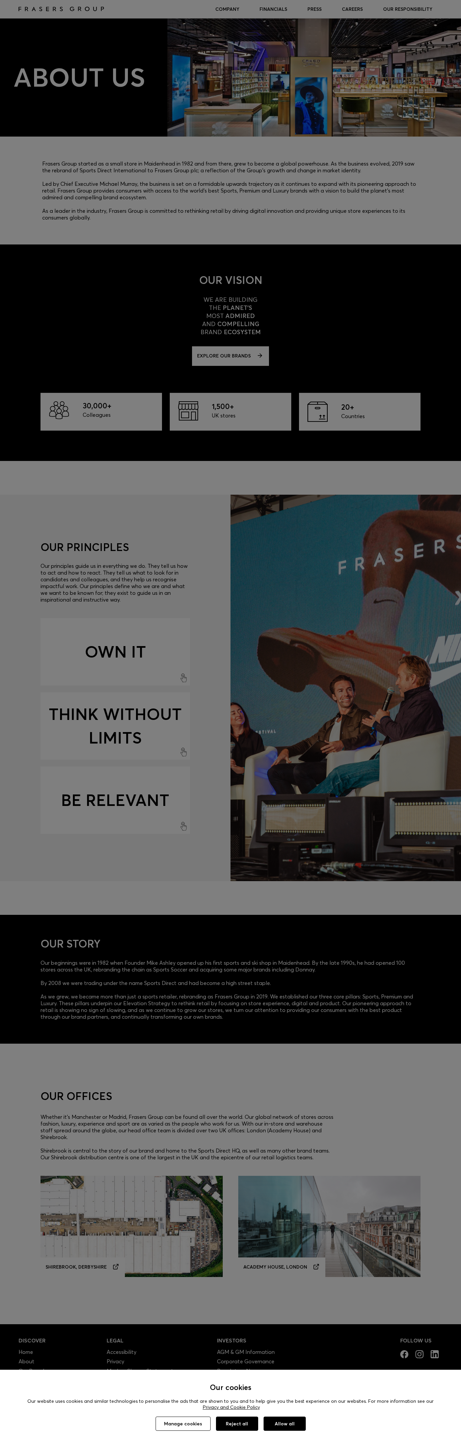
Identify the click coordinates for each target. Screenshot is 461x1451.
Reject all (237, 1424)
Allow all (285, 1424)
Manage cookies (183, 1424)
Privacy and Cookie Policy (231, 1407)
